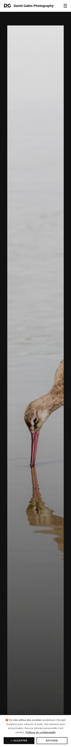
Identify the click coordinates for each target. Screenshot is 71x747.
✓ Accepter (19, 740)
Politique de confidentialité (40, 732)
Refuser (52, 740)
